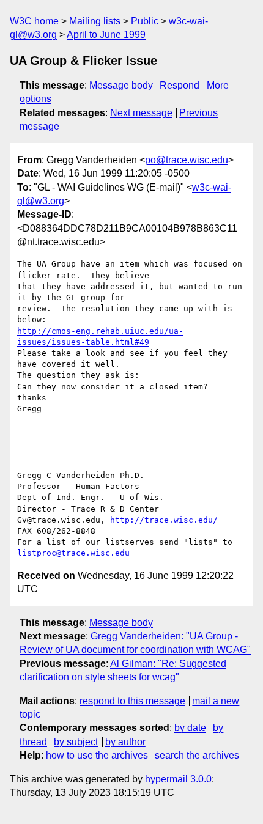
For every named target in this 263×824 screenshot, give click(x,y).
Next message (141, 113)
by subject (76, 742)
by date (190, 728)
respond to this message (132, 701)
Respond (179, 85)
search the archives (197, 755)
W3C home (34, 21)
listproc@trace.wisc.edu (73, 552)
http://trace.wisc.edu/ (164, 519)
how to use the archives (97, 755)
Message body (121, 85)
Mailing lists (94, 21)
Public (144, 21)
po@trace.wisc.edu (186, 160)
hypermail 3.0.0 (178, 779)
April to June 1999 (106, 34)
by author (125, 742)
